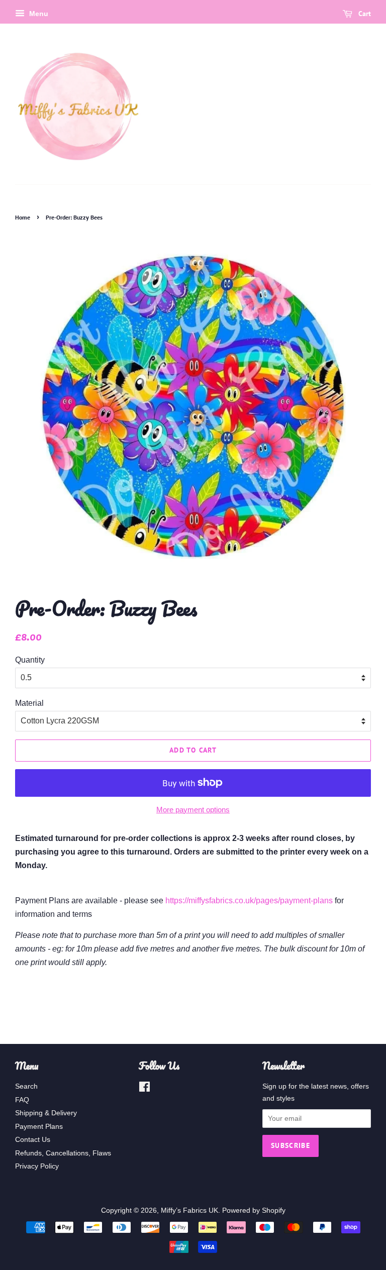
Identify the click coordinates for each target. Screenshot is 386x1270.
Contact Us (32, 1139)
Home (22, 217)
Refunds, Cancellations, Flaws (63, 1153)
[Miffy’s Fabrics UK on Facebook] (144, 1089)
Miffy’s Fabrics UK (189, 1210)
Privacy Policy (37, 1166)
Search (26, 1086)
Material (29, 703)
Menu (37, 14)
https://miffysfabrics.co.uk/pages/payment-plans (249, 900)
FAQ (22, 1100)
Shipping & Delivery (46, 1113)
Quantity (30, 660)
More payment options (193, 809)
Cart (363, 13)
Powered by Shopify (253, 1210)
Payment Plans (39, 1126)
